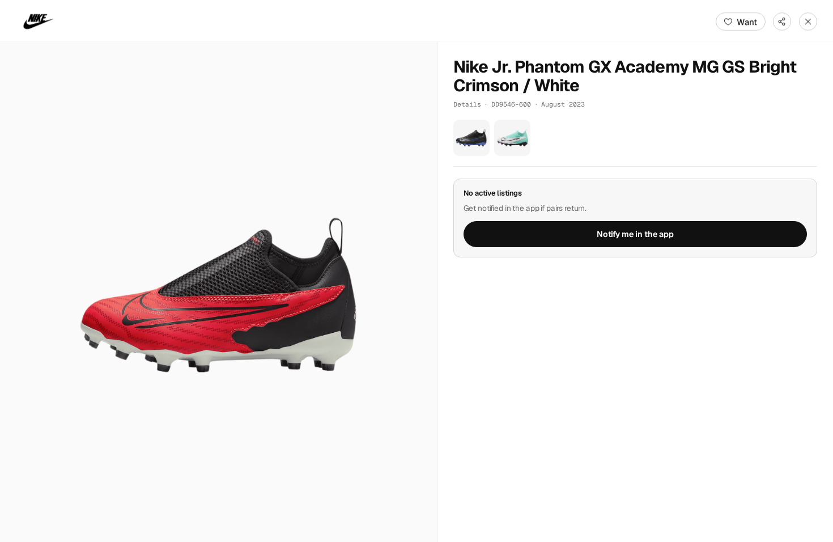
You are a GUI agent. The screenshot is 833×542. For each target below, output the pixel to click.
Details (467, 104)
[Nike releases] (38, 21)
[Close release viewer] (808, 21)
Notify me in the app (635, 234)
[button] (218, 291)
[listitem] (471, 138)
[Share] (782, 21)
